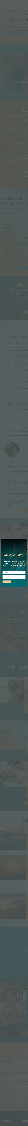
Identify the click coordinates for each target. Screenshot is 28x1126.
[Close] (25, 540)
